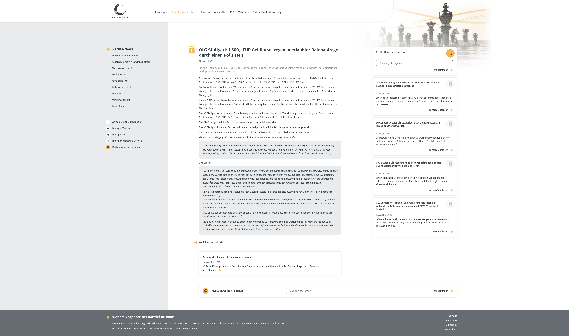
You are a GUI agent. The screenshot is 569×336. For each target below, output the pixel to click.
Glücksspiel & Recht (228, 323)
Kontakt (452, 315)
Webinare (243, 12)
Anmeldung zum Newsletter (127, 122)
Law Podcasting (136, 323)
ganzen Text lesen (438, 110)
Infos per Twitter (121, 128)
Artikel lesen (209, 270)
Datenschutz (450, 329)
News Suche (118, 106)
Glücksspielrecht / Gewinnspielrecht (131, 61)
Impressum (451, 325)
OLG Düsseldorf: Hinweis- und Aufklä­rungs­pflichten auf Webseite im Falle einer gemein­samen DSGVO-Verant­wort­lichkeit (407, 206)
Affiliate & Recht (182, 323)
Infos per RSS (119, 134)
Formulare (451, 320)
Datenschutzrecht (121, 87)
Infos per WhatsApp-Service (127, 140)
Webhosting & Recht (187, 328)
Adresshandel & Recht (159, 323)
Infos (194, 12)
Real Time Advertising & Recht (128, 328)
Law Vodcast (119, 323)
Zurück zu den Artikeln (211, 242)
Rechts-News (180, 12)
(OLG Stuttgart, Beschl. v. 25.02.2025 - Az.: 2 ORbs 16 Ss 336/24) (271, 82)
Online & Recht (280, 323)
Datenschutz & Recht (204, 323)
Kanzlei (205, 12)
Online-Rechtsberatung (267, 12)
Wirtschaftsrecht (121, 99)
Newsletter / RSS (223, 12)
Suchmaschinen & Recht (160, 328)
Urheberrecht (119, 80)
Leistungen (161, 12)
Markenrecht (119, 74)
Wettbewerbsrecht (122, 68)
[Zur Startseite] (120, 11)
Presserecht (118, 93)
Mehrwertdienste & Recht (255, 323)
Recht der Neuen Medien (125, 55)
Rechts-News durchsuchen (126, 147)
